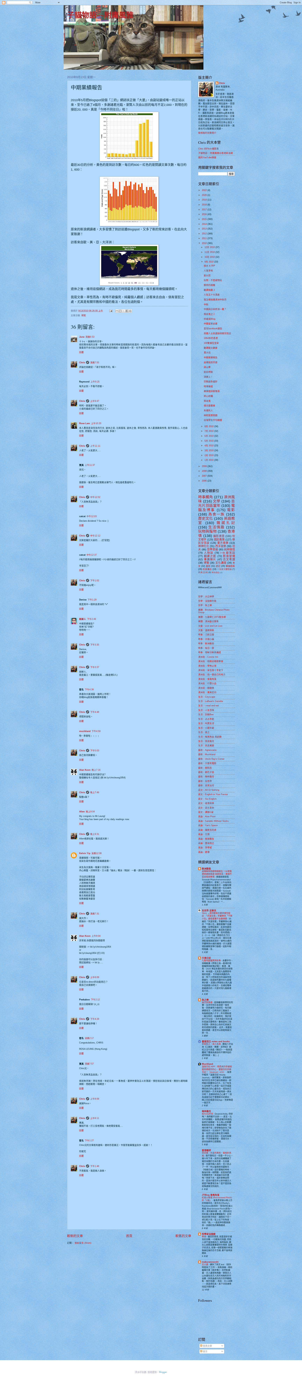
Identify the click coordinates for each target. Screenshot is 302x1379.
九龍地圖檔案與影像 (211, 960)
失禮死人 (208, 410)
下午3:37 (94, 667)
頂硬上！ (208, 376)
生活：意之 (204, 732)
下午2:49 (91, 619)
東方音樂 (222, 542)
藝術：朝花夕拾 (206, 772)
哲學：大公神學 (206, 596)
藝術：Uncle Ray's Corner (211, 759)
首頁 (129, 1236)
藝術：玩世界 (205, 781)
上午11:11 (95, 446)
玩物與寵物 (207, 531)
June (81, 337)
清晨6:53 (89, 337)
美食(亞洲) (203, 572)
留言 (204, 1351)
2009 (204, 466)
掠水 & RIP (209, 265)
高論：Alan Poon (206, 816)
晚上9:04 (90, 811)
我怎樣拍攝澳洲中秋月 (215, 299)
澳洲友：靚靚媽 (206, 688)
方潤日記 (206, 958)
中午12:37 (92, 555)
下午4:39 (89, 689)
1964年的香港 (211, 338)
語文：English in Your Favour (213, 794)
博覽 (83, 315)
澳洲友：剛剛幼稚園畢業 (210, 661)
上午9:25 (95, 381)
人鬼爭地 (208, 270)
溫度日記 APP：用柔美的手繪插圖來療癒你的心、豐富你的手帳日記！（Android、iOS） (217, 1069)
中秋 (206, 304)
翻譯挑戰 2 (209, 290)
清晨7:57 (89, 1063)
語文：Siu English (207, 799)
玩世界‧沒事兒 (209, 910)
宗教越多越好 (210, 381)
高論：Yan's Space (208, 825)
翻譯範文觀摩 (210, 348)
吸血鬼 (207, 401)
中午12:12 (95, 535)
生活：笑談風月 (206, 741)
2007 (204, 476)
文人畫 (205, 1264)
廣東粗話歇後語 (212, 391)
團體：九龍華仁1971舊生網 (212, 617)
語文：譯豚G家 (206, 812)
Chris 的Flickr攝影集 (208, 148)
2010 (204, 243)
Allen (82, 811)
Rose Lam (84, 423)
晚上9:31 (94, 834)
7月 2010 (209, 431)
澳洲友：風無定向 (207, 692)
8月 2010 (209, 426)
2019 (204, 199)
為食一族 (216, 514)
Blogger (163, 1372)
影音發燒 (229, 556)
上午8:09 (94, 977)
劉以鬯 (207, 275)
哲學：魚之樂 (205, 605)
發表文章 (207, 1345)
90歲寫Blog (209, 319)
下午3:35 (94, 644)
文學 (216, 501)
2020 (204, 195)
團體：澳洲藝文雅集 (208, 621)
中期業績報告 (210, 357)
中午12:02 (95, 497)
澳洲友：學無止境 (207, 665)
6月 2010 (209, 436)
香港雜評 (206, 1150)
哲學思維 (212, 549)
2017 (204, 209)
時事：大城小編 (206, 639)
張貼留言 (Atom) (83, 1243)
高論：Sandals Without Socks (213, 821)
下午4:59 (96, 731)
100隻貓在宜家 (211, 343)
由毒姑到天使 (210, 362)
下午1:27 (89, 1140)
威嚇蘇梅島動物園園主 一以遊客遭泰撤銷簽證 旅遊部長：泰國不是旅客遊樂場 (217, 874)
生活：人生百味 (206, 710)
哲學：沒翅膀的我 (207, 601)
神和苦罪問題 (210, 415)
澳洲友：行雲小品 (207, 683)
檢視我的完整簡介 (207, 132)
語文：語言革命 (206, 807)
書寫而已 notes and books (216, 1041)
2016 (204, 214)
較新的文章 (75, 1236)
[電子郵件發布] (110, 310)
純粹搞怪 (229, 549)
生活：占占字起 (206, 719)
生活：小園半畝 (206, 728)
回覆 (81, 352)
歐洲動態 (206, 868)
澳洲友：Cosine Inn (208, 657)
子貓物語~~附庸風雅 (100, 14)
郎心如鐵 (208, 396)
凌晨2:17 (89, 1038)
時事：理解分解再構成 (209, 652)
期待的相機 (209, 285)
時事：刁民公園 (206, 634)
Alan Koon (85, 770)
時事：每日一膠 (206, 648)
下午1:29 (92, 599)
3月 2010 (209, 450)
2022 (204, 190)
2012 (204, 233)
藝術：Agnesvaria (207, 750)
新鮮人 (82, 619)
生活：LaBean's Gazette (210, 701)
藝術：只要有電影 (207, 763)
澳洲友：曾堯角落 (207, 679)
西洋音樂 (220, 546)
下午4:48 (94, 712)
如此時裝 (208, 372)
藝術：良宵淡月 (206, 785)
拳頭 (204, 1236)
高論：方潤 (204, 834)
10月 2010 (209, 257)
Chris (82, 362)
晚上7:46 (94, 792)
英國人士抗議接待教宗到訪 (217, 333)
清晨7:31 (94, 913)
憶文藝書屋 (209, 405)
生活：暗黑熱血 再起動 (210, 736)
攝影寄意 (218, 536)
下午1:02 (94, 580)
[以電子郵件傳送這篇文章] (117, 311)
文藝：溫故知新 (206, 630)
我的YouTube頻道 (207, 157)
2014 (204, 224)
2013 (204, 228)
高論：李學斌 (205, 847)
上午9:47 (94, 401)
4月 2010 (209, 445)
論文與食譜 (207, 1002)
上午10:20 (96, 423)
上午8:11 (94, 1118)
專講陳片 (210, 559)
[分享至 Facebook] (127, 311)
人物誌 (208, 552)
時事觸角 (205, 497)
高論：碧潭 (204, 852)
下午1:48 (94, 1166)
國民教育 (219, 539)
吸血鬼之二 (209, 314)
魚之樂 (205, 999)
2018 (204, 204)
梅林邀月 (206, 1111)
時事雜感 (208, 386)
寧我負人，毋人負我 (211, 1044)
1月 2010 (209, 460)
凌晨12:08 (96, 853)
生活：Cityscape (206, 697)
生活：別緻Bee (206, 714)
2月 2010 (209, 455)
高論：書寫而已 (206, 843)
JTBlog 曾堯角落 (210, 1195)
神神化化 (203, 546)
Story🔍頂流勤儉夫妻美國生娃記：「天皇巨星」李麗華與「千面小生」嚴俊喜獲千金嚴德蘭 (217, 916)
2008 (204, 471)
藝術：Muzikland (206, 754)
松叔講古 (207, 569)
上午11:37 (90, 465)
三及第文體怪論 (224, 569)
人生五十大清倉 (212, 294)
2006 (204, 480)
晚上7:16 (96, 770)
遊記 (218, 566)
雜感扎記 (226, 523)
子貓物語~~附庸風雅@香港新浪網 (215, 153)
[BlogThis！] (120, 311)
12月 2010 (209, 247)
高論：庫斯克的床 (207, 830)
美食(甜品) (216, 572)
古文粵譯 (229, 559)
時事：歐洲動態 (206, 643)
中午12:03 (92, 516)
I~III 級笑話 (227, 552)
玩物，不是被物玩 (213, 280)
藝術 (208, 566)
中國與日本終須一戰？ (215, 309)
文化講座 (220, 562)
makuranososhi (210, 1262)
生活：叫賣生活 (206, 723)
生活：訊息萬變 (206, 745)
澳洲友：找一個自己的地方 (211, 674)
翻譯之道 (210, 556)
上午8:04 (96, 936)
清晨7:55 (94, 362)
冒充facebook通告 (213, 328)
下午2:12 (95, 999)
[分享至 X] (123, 311)
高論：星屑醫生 (206, 838)
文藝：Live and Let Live (210, 626)
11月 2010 (209, 252)
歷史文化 (205, 518)
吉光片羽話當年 (216, 503)
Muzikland (207, 1064)
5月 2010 (209, 440)
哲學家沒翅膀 (208, 1234)
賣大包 (207, 352)
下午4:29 (94, 1019)
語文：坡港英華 (206, 803)
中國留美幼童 (210, 323)
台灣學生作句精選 (213, 420)
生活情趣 (216, 527)
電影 (231, 510)
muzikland (85, 731)
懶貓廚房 (230, 566)
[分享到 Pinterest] (130, 311)
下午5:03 (94, 750)
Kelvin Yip (84, 853)
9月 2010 (209, 261)
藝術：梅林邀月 (206, 776)
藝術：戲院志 (205, 767)
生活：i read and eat (208, 705)
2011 (204, 238)
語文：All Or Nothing (208, 790)
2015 (204, 219)
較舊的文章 (183, 1236)
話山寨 (207, 367)
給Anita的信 (208, 1114)
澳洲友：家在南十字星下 (210, 670)
